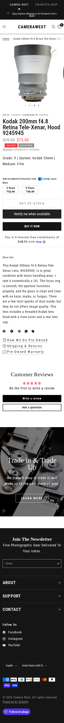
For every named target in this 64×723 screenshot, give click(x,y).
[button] (32, 498)
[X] (12, 331)
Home (6, 38)
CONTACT (12, 609)
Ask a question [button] (32, 407)
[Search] (53, 27)
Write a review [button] (32, 398)
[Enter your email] (57, 563)
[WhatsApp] (27, 331)
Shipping (8, 149)
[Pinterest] (20, 331)
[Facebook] (5, 331)
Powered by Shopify (15, 702)
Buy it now (32, 226)
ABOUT (9, 582)
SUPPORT (12, 596)
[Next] (39, 105)
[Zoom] (53, 51)
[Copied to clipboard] (33, 331)
